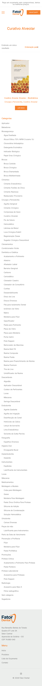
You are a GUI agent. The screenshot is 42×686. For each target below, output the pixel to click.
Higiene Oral (7, 446)
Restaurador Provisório (13, 196)
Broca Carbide (10, 164)
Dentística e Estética (10, 252)
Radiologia (6, 583)
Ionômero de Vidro (11, 309)
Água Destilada (10, 135)
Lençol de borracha (12, 426)
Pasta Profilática (10, 551)
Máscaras (8, 397)
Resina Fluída (9, 357)
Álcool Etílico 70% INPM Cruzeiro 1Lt (19, 139)
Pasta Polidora (10, 567)
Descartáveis (7, 377)
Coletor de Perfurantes (13, 389)
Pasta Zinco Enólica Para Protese (17, 502)
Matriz (6, 313)
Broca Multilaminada (12, 176)
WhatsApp (33, 12)
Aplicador (5, 123)
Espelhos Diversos (11, 442)
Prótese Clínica (8, 559)
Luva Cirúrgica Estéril (12, 232)
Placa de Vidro (10, 329)
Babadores (6, 127)
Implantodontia (8, 454)
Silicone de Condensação (14, 510)
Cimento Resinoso (11, 192)
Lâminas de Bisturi (11, 228)
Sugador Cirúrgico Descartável (16, 240)
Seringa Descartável (12, 401)
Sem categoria (7, 595)
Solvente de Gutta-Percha (14, 434)
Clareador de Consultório (14, 284)
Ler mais (21, 108)
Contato (5, 663)
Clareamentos (7, 244)
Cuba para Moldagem (12, 490)
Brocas (4, 159)
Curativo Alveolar (30, 102)
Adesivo (7, 260)
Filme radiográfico (11, 591)
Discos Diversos (10, 301)
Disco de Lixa (9, 296)
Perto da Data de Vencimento (13, 534)
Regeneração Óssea (12, 236)
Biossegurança (7, 131)
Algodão (7, 381)
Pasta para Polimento (12, 325)
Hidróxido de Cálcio (12, 422)
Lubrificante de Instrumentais (15, 470)
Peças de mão (7, 526)
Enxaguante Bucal (11, 450)
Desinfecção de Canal (13, 418)
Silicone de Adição (11, 506)
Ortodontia (6, 518)
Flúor (6, 543)
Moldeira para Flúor (12, 317)
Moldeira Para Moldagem (14, 498)
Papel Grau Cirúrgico (12, 155)
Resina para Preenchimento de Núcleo (19, 361)
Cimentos (5, 180)
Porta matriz (9, 337)
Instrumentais (7, 462)
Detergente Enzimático (13, 147)
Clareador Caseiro (11, 280)
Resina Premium (10, 365)
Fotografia (6, 438)
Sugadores (6, 599)
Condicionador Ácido (10, 248)
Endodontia (6, 405)
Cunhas (7, 289)
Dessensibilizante (11, 293)
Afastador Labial (10, 264)
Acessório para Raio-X (13, 587)
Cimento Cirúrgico (11, 208)
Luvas (6, 393)
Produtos (5, 654)
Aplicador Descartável (13, 385)
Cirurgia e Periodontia (13, 102)
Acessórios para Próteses (14, 575)
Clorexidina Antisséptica (13, 143)
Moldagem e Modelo (10, 486)
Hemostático (9, 224)
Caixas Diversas (10, 522)
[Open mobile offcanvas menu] (3, 12)
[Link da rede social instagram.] (21, 673)
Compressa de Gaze (12, 212)
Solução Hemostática (12, 514)
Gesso (6, 494)
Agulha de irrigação (12, 413)
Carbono (7, 272)
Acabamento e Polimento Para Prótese (19, 563)
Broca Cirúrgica (10, 167)
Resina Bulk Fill (10, 349)
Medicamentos (7, 482)
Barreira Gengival (11, 268)
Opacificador (9, 321)
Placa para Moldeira (12, 333)
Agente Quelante (10, 409)
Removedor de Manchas (13, 345)
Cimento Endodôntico (12, 184)
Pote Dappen (9, 341)
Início (4, 650)
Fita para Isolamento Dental (15, 305)
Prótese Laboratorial (10, 571)
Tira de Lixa (8, 369)
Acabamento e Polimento (14, 256)
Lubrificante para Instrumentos (16, 530)
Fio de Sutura (9, 220)
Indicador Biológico (12, 151)
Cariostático (9, 276)
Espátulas (8, 466)
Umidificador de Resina (13, 373)
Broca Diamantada (11, 171)
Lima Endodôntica (11, 430)
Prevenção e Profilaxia (11, 538)
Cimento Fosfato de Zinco (14, 188)
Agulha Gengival (10, 204)
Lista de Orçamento (9, 658)
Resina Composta (11, 353)
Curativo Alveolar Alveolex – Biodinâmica (21, 98)
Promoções (6, 555)
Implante (7, 458)
